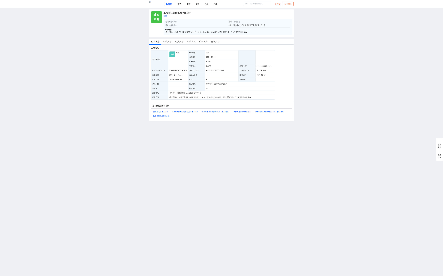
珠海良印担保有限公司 (161, 116)
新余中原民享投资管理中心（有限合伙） (269, 112)
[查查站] (156, 4)
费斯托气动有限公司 (160, 112)
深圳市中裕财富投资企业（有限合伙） (215, 112)
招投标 (169, 4)
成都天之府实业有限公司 (242, 112)
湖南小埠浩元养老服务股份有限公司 (185, 112)
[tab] (155, 41)
